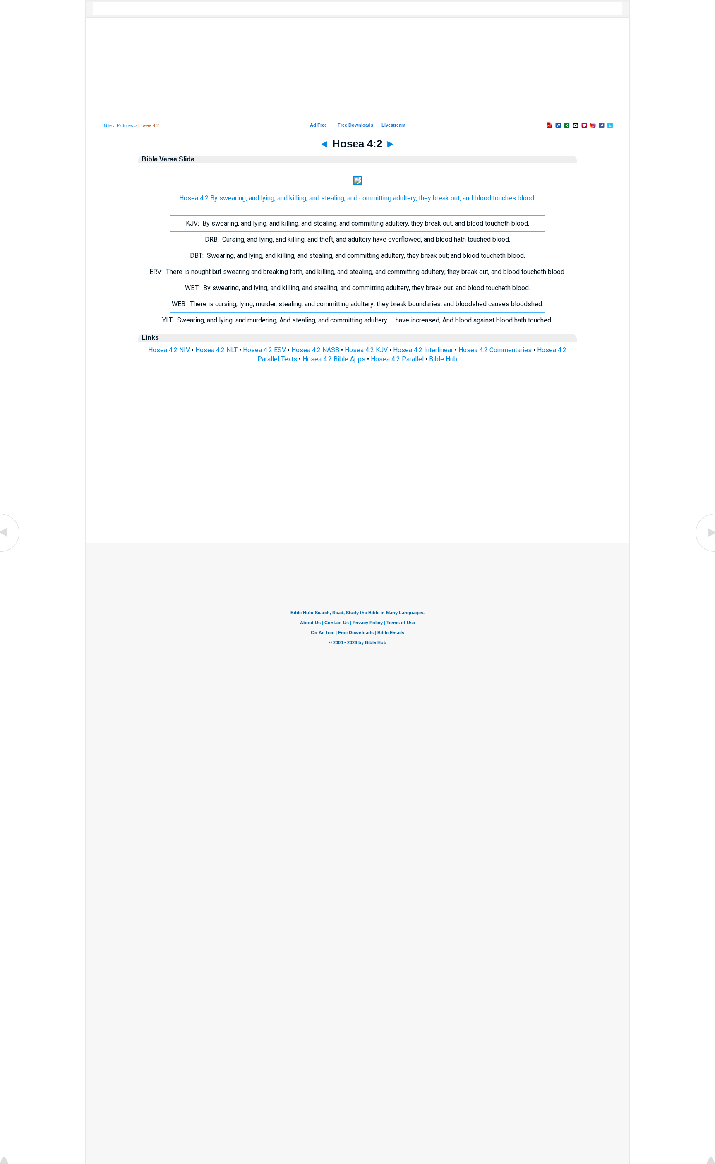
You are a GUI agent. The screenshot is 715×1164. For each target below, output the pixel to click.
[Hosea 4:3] (704, 551)
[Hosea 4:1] (10, 551)
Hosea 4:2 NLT (216, 350)
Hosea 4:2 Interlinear (423, 350)
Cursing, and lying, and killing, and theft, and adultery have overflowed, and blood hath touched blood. (357, 239)
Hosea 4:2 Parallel (397, 359)
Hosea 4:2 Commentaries (495, 350)
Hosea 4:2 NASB (315, 350)
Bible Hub (443, 359)
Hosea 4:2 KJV (366, 350)
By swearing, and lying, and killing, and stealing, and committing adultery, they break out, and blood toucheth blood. (357, 223)
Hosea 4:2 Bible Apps (333, 359)
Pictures (125, 125)
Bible (107, 125)
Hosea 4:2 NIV (169, 350)
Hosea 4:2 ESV (264, 350)
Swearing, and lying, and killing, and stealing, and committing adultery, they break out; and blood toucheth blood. (357, 256)
